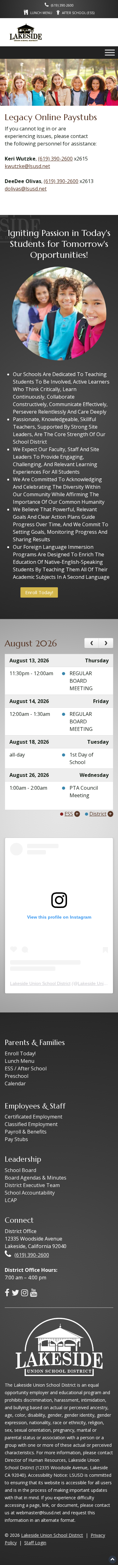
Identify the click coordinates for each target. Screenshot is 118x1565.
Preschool (16, 1076)
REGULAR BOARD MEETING (81, 681)
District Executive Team (32, 1185)
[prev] (91, 643)
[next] (105, 643)
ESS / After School (26, 1068)
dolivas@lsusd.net (26, 188)
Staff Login (35, 1543)
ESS (69, 813)
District (97, 813)
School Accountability (30, 1192)
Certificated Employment (33, 1116)
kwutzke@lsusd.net (27, 166)
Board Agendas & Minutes (35, 1177)
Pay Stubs (16, 1139)
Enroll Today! (39, 592)
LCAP (11, 1200)
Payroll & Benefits (26, 1131)
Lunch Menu (19, 1061)
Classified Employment (31, 1124)
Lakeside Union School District (40, 983)
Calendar (15, 1083)
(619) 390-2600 (55, 158)
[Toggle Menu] (110, 52)
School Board (20, 1170)
